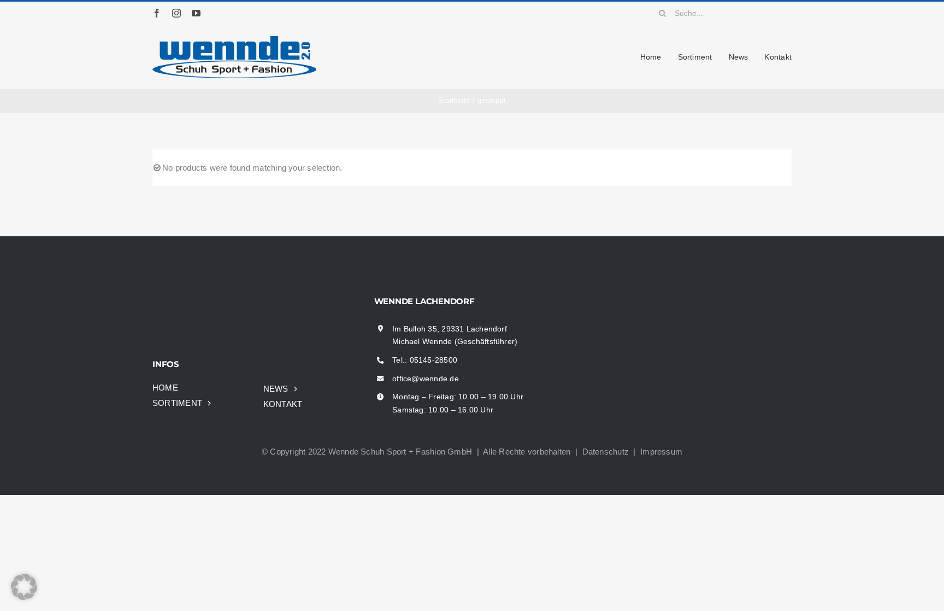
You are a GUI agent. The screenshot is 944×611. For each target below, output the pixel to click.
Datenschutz (605, 451)
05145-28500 (433, 360)
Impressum (661, 451)
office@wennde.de (425, 378)
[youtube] (196, 13)
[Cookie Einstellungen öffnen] (24, 597)
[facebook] (156, 13)
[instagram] (176, 13)
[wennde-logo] (234, 40)
